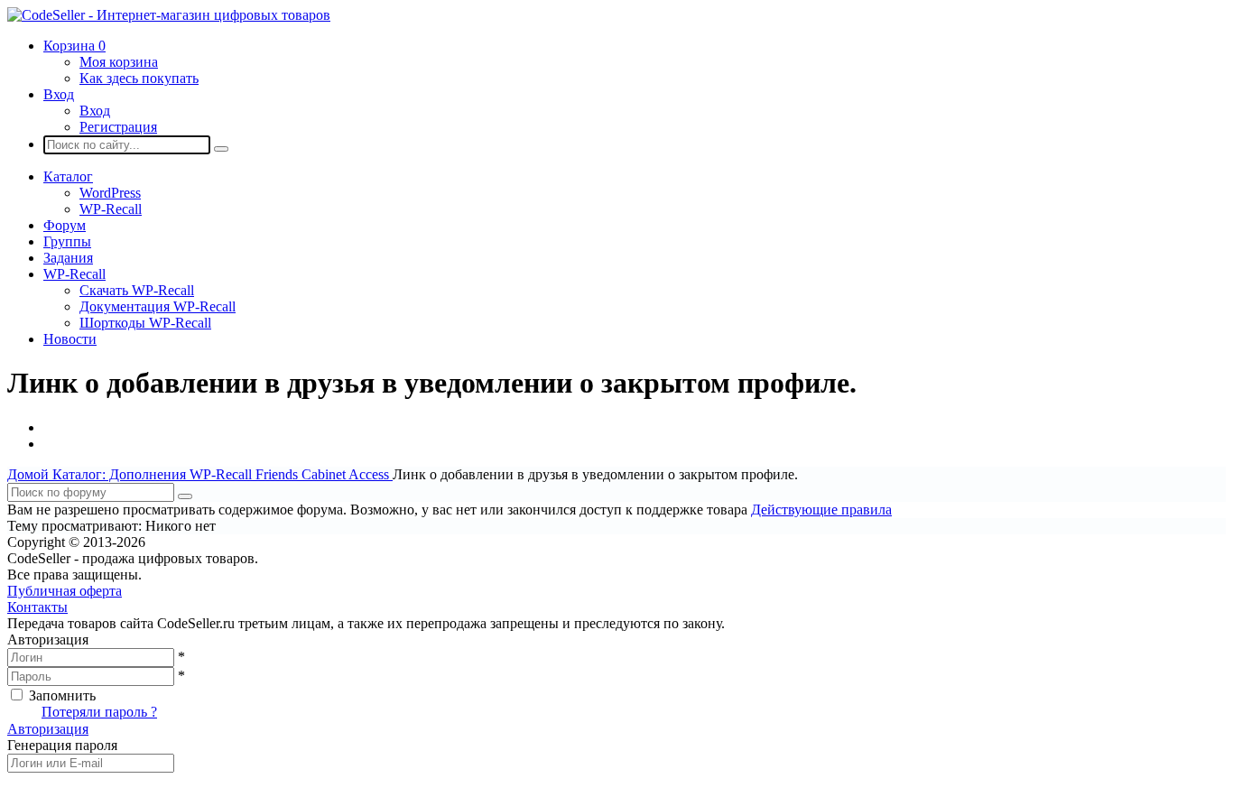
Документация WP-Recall (157, 306)
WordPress (110, 192)
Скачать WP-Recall (136, 290)
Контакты (37, 607)
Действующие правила (821, 509)
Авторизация (47, 729)
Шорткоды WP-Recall (145, 322)
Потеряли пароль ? (99, 711)
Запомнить (62, 695)
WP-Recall (110, 209)
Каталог (68, 176)
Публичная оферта (64, 590)
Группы (67, 241)
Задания (68, 257)
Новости (70, 339)
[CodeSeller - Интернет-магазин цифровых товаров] (168, 15)
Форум (64, 225)
